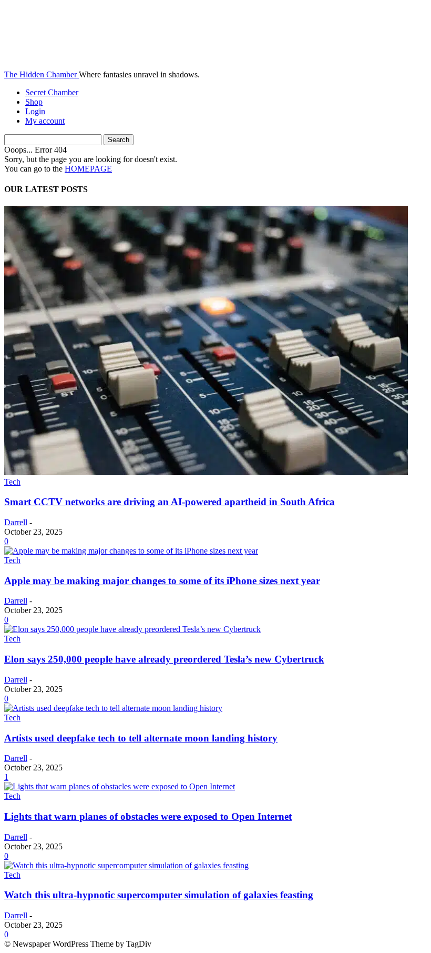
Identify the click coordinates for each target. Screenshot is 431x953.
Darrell (15, 522)
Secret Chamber (51, 92)
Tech (12, 481)
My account (45, 120)
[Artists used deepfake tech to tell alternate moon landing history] (113, 708)
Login (35, 111)
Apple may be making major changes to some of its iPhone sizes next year (162, 580)
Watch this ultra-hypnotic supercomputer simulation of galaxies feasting (158, 894)
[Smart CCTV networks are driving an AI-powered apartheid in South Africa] (206, 472)
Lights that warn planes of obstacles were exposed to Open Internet (148, 816)
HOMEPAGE (88, 168)
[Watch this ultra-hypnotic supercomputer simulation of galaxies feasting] (126, 865)
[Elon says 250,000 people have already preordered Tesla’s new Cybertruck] (132, 629)
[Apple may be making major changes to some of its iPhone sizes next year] (131, 550)
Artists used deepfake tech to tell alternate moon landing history (141, 738)
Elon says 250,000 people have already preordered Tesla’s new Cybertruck (164, 659)
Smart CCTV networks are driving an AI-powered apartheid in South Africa (169, 501)
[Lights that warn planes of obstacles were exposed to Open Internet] (119, 786)
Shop (34, 101)
